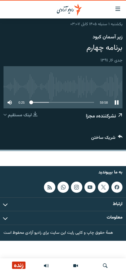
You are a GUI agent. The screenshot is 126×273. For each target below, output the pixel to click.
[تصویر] (75, 265)
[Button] (106, 139)
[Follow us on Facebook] (116, 187)
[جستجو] (105, 265)
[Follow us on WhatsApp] (63, 187)
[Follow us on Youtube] (90, 187)
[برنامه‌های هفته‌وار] (46, 265)
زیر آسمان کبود (107, 37)
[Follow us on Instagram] (76, 187)
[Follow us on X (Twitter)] (103, 187)
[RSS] (49, 187)
